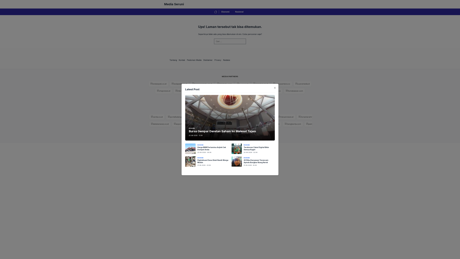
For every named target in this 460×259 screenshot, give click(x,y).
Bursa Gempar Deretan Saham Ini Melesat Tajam (222, 131)
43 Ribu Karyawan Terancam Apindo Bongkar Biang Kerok (256, 161)
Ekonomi (192, 128)
